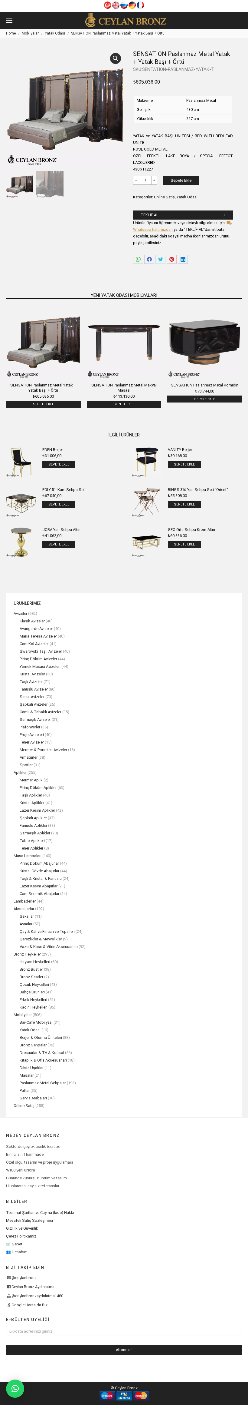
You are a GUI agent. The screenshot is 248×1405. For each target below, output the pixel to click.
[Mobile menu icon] (9, 20)
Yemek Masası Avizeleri (40, 666)
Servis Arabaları (33, 1098)
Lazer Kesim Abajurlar (38, 886)
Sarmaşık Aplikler (35, 833)
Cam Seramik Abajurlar (39, 893)
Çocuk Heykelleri (34, 984)
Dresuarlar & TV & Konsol (42, 1052)
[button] (15, 1389)
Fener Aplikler (31, 848)
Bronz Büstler (31, 969)
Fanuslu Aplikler (33, 825)
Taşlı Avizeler (31, 681)
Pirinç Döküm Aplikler (38, 787)
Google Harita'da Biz (29, 1305)
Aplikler (20, 772)
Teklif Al (149, 215)
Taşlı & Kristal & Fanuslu (41, 878)
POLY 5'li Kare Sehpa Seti (64, 489)
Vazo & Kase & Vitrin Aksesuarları (49, 946)
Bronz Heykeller (27, 954)
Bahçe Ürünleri (32, 992)
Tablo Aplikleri (32, 840)
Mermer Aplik (31, 780)
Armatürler (29, 757)
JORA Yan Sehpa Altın (61, 529)
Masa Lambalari (27, 855)
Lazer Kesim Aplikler (37, 810)
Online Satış (164, 197)
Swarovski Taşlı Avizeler (41, 651)
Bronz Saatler (31, 977)
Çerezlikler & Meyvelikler (41, 939)
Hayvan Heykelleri (35, 961)
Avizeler (20, 613)
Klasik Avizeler (32, 621)
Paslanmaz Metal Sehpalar (43, 1083)
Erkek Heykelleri (33, 999)
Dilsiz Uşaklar (32, 1067)
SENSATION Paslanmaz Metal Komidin (204, 385)
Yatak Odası (187, 197)
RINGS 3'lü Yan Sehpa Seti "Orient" (198, 489)
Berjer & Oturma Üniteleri (41, 1037)
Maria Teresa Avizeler (38, 636)
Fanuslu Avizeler (34, 689)
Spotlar (26, 765)
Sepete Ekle (181, 180)
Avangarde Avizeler (36, 628)
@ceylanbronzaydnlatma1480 (37, 1296)
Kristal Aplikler (32, 802)
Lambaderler (25, 901)
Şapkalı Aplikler (33, 818)
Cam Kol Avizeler (34, 643)
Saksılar (27, 916)
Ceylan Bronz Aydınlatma (32, 1286)
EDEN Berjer (52, 449)
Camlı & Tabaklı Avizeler (40, 712)
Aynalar (26, 924)
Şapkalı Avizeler (33, 704)
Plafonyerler (30, 727)
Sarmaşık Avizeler (35, 719)
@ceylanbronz (24, 1277)
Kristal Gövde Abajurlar (39, 871)
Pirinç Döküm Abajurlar (39, 863)
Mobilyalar (23, 1014)
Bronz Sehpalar (33, 1045)
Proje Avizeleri (32, 734)
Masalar (27, 1075)
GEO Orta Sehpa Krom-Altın (191, 529)
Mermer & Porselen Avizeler (43, 749)
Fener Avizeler (32, 742)
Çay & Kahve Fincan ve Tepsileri (47, 931)
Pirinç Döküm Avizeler (38, 659)
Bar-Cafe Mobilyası (36, 1022)
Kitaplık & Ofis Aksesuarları (43, 1060)
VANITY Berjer (180, 449)
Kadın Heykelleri (33, 1007)
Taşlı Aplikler (31, 795)
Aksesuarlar (24, 908)
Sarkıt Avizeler (32, 696)
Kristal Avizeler (32, 674)
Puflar (25, 1090)
